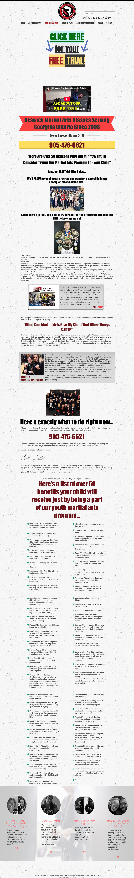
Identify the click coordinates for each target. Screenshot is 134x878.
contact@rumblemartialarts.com (80, 875)
